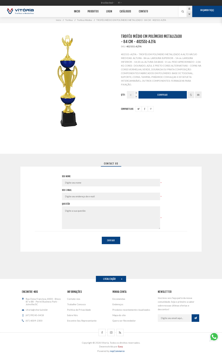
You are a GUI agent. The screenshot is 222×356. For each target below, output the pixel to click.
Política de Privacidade (79, 309)
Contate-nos (73, 298)
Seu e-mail (67, 190)
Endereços (117, 304)
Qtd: (123, 94)
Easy (120, 346)
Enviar (111, 240)
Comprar (162, 94)
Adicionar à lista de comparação (191, 94)
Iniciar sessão (191, 9)
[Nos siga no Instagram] (111, 332)
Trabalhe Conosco (76, 304)
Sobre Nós (72, 315)
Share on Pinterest (151, 109)
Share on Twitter (138, 109)
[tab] (111, 164)
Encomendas (118, 298)
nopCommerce (117, 351)
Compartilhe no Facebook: (144, 109)
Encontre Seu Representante (82, 320)
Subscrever (195, 318)
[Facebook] (102, 332)
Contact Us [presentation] (111, 163)
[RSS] (120, 332)
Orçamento (206, 10)
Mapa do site (119, 315)
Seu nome (66, 176)
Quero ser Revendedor (124, 320)
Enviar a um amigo (198, 94)
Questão (66, 203)
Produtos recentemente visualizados (131, 309)
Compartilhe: (127, 108)
